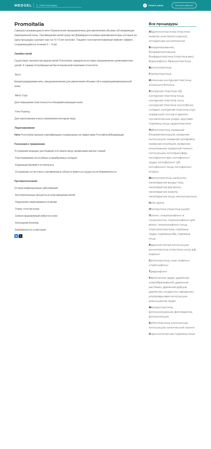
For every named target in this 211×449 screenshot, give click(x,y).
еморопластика (161, 307)
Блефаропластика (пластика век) (171, 56)
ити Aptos (156, 202)
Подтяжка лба (167, 233)
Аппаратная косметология (167, 40)
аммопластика (160, 177)
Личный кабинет (184, 5)
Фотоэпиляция (159, 316)
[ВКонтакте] (16, 236)
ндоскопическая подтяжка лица (172, 333)
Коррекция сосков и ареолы (168, 114)
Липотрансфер (177, 153)
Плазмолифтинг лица (172, 224)
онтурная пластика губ (165, 91)
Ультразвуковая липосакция (168, 296)
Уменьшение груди (162, 300)
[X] (20, 236)
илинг (154, 215)
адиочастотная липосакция (169, 244)
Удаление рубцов (175, 287)
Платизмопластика (161, 229)
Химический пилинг (181, 327)
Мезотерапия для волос (165, 187)
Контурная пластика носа (166, 100)
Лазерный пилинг (180, 148)
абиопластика (159, 129)
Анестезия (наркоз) (173, 36)
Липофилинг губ (169, 162)
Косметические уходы (164, 118)
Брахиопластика (179, 61)
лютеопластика (160, 73)
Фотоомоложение (161, 311)
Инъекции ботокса (161, 84)
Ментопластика (186, 196)
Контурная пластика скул (178, 109)
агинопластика (160, 67)
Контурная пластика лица (166, 95)
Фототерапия (183, 311)
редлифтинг (158, 271)
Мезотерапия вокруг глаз (166, 182)
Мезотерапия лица (162, 196)
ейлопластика (159, 322)
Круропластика (180, 123)
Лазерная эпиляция (162, 143)
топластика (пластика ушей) (169, 209)
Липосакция (157, 153)
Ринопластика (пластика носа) (170, 249)
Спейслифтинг (159, 265)
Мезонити (179, 177)
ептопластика (159, 260)
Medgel (23, 5)
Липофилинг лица (161, 166)
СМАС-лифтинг (180, 260)
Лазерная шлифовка (181, 139)
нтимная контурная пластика (170, 80)
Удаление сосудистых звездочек (171, 291)
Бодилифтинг (158, 61)
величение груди (162, 277)
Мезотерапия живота (163, 191)
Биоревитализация (162, 51)
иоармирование (161, 47)
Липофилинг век (160, 157)
